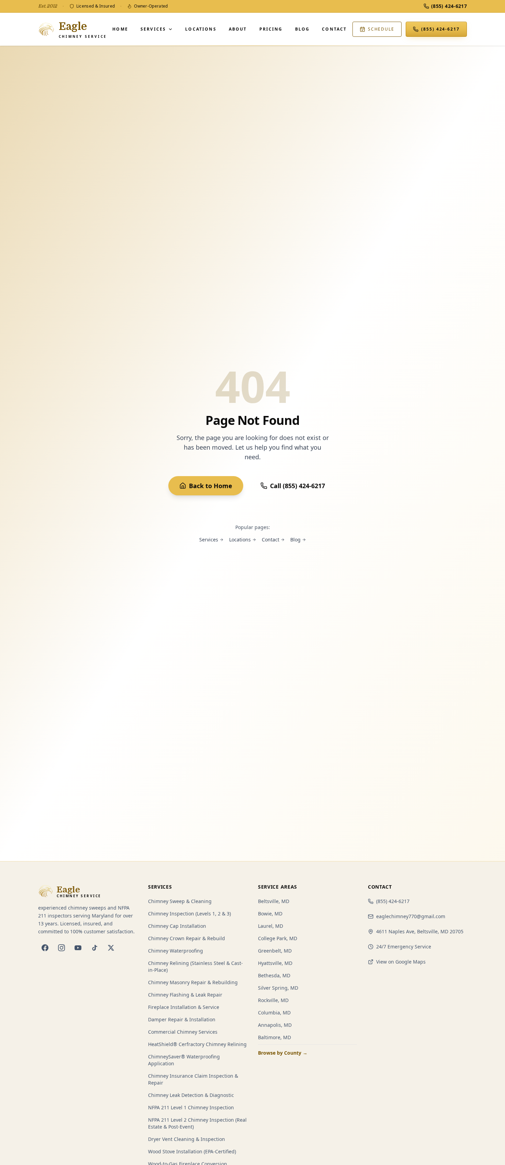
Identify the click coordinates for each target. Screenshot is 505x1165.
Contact (334, 29)
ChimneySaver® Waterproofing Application (184, 1060)
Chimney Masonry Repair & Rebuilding (193, 982)
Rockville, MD (273, 1000)
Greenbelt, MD (275, 950)
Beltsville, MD (273, 901)
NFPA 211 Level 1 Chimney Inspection (191, 1107)
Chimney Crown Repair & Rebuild (186, 938)
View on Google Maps (401, 961)
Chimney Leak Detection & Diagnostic (191, 1095)
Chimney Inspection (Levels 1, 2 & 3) (189, 913)
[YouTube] (78, 948)
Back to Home (210, 486)
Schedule (381, 29)
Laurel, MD (270, 926)
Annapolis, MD (275, 1025)
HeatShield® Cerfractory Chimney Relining (197, 1044)
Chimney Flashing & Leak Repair (185, 994)
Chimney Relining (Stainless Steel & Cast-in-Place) (195, 966)
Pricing (271, 29)
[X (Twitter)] (111, 948)
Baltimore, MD (274, 1037)
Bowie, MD (270, 913)
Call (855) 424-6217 (297, 486)
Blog (302, 29)
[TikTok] (94, 948)
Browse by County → (282, 1052)
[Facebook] (45, 948)
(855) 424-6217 (392, 901)
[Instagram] (61, 948)
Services (153, 29)
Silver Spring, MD (278, 988)
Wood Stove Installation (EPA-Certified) (192, 1151)
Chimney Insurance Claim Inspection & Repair (193, 1079)
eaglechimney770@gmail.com (410, 916)
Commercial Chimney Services (182, 1032)
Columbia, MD (274, 1012)
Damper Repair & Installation (181, 1019)
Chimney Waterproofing (175, 950)
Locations (200, 29)
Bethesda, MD (274, 975)
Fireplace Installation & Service (183, 1007)
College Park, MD (277, 938)
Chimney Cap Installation (177, 926)
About (238, 29)
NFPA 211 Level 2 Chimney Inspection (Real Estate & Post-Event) (197, 1123)
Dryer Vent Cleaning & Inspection (186, 1139)
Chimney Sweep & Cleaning (180, 901)
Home (120, 29)
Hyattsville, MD (275, 963)
